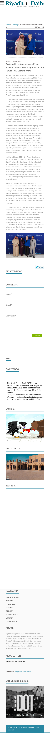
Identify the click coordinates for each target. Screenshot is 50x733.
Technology (12, 615)
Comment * (11, 316)
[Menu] (2, 4)
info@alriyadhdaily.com (23, 672)
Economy (15, 25)
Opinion (9, 611)
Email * (9, 305)
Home (8, 25)
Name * (9, 294)
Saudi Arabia (12, 597)
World (9, 601)
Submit (37, 336)
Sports (9, 608)
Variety (9, 618)
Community (11, 622)
